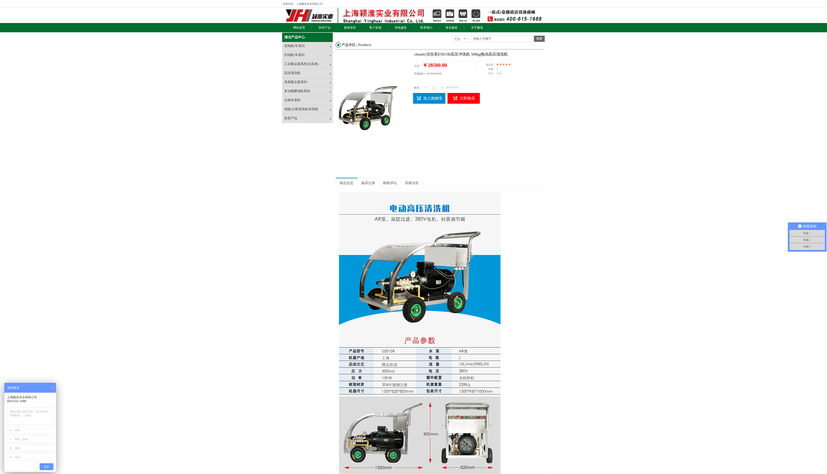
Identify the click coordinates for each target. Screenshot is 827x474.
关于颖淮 (477, 27)
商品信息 (346, 183)
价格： (418, 66)
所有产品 (325, 27)
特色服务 (401, 27)
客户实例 (375, 27)
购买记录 (368, 183)
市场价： (420, 73)
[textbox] (502, 39)
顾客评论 (390, 183)
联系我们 (426, 27)
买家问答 (412, 183)
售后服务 (452, 27)
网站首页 (299, 27)
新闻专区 (350, 27)
